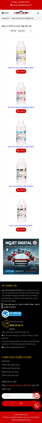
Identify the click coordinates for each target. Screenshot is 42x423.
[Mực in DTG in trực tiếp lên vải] (21, 13)
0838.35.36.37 (25, 2)
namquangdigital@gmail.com (22, 5)
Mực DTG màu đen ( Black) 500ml (21, 186)
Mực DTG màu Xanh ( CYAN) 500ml (21, 147)
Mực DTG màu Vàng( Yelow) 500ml (21, 68)
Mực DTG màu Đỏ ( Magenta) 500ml (21, 107)
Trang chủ (5, 18)
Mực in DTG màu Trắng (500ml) (21, 226)
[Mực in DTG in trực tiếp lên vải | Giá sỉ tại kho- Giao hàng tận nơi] (21, 52)
